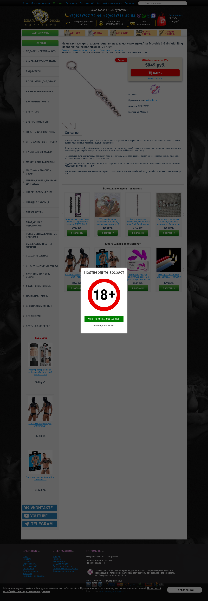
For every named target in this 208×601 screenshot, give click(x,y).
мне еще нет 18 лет (104, 325)
